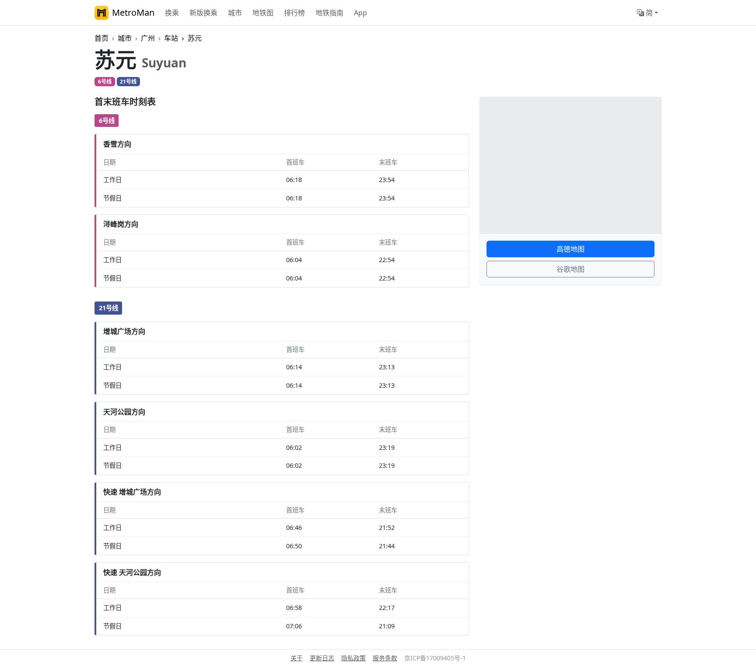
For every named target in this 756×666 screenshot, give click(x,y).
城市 (235, 13)
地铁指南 (329, 13)
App (360, 13)
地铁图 (262, 13)
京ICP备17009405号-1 (435, 658)
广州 (148, 38)
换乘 (172, 13)
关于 (296, 658)
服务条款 (385, 658)
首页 (101, 38)
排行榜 (294, 13)
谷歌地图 (570, 269)
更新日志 (322, 658)
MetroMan (133, 12)
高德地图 (570, 249)
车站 (171, 38)
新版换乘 (203, 13)
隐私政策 (353, 658)
